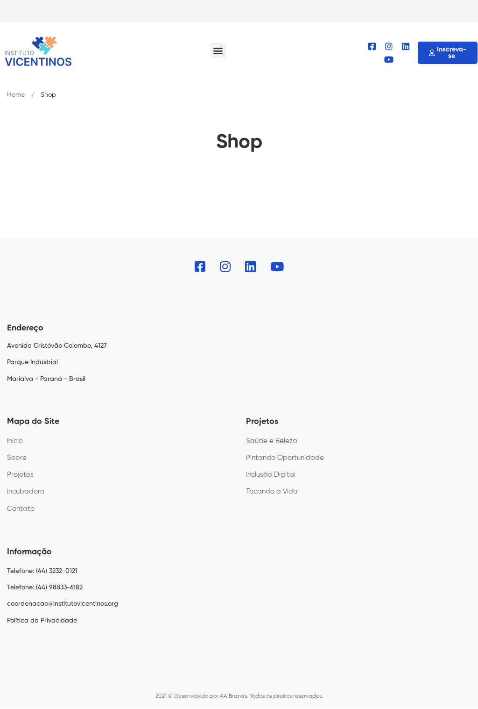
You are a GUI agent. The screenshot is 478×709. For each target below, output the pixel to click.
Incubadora (26, 491)
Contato (21, 508)
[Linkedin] (405, 46)
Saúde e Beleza (271, 440)
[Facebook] (372, 46)
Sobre (17, 457)
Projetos (20, 474)
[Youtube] (388, 59)
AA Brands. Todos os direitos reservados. (271, 696)
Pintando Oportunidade (285, 457)
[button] (218, 50)
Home (16, 95)
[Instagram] (388, 46)
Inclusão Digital (270, 474)
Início (15, 440)
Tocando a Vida (272, 491)
